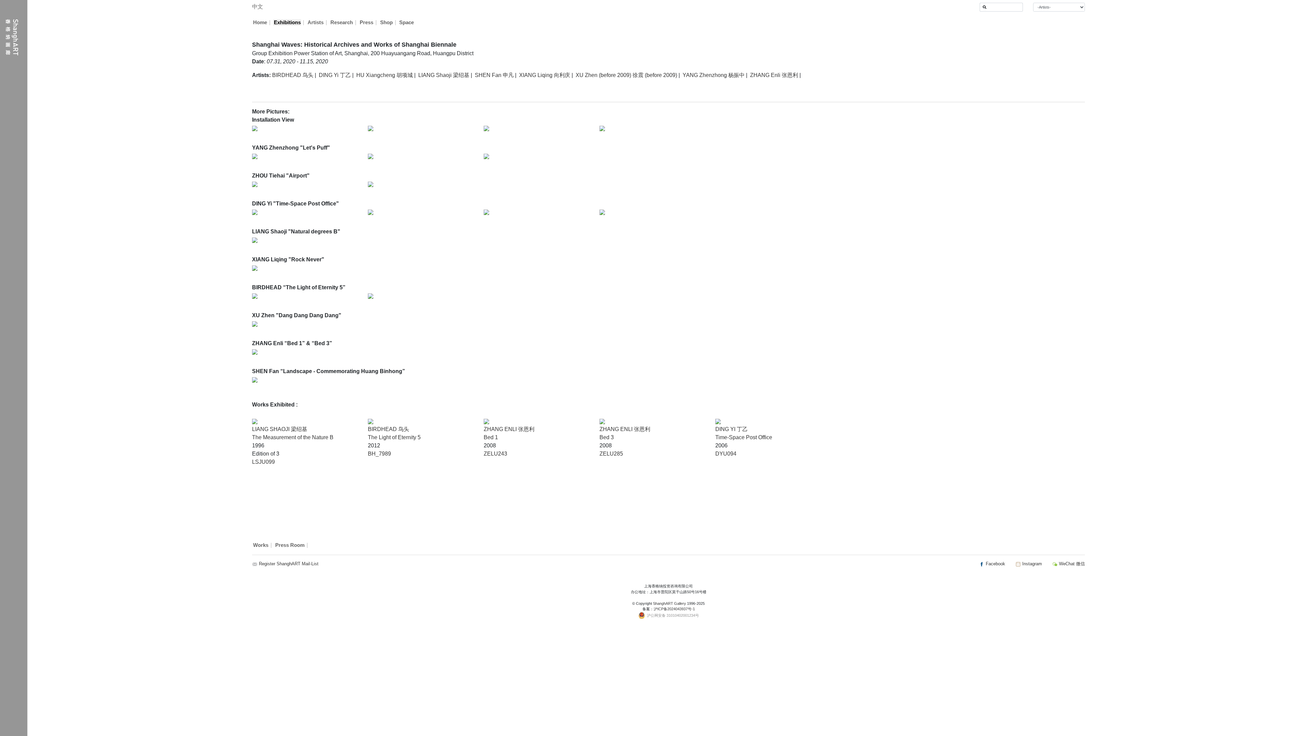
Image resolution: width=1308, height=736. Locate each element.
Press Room (290, 545)
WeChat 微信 (1071, 563)
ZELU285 (611, 454)
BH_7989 (379, 454)
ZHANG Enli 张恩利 (774, 75)
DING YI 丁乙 (731, 429)
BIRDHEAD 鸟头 (292, 75)
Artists (316, 22)
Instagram (1031, 563)
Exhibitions (287, 22)
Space (406, 22)
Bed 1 (491, 437)
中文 (257, 7)
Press (366, 22)
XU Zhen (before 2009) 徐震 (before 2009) (626, 75)
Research (341, 22)
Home (260, 22)
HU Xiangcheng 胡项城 (384, 75)
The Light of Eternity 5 (394, 437)
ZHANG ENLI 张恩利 (509, 429)
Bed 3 (607, 437)
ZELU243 (495, 454)
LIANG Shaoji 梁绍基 (443, 75)
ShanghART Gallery (669, 603)
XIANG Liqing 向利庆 (544, 75)
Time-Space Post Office (743, 437)
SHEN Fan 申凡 (494, 75)
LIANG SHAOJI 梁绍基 (279, 429)
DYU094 (725, 454)
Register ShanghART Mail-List (288, 563)
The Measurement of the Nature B (292, 437)
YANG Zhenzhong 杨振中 (714, 75)
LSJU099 (263, 462)
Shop (386, 22)
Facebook (994, 563)
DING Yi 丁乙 (335, 75)
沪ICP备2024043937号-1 (674, 609)
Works (260, 545)
